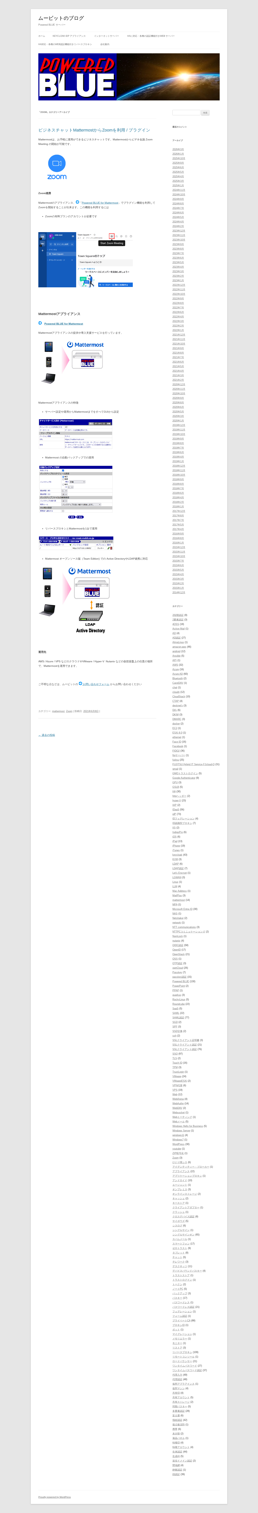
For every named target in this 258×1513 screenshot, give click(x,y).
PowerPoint (178, 985)
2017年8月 (178, 515)
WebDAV (177, 1108)
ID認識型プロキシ (182, 823)
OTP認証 (177, 963)
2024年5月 (178, 217)
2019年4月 (178, 456)
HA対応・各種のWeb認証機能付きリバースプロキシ (65, 44)
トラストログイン (182, 1279)
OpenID (176, 949)
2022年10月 (178, 294)
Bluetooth (177, 678)
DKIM (175, 714)
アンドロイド (179, 1180)
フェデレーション (182, 1311)
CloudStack (178, 696)
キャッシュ (178, 1198)
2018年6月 (178, 493)
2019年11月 (178, 429)
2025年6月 (178, 167)
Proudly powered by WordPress (54, 1497)
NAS (175, 913)
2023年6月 (178, 257)
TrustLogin (178, 1071)
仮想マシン (178, 1388)
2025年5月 (178, 172)
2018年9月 (178, 479)
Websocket (178, 1112)
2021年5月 (178, 366)
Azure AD (177, 673)
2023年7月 (178, 253)
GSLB (175, 787)
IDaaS (175, 809)
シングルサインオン (183, 1234)
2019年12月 (178, 425)
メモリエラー (179, 1338)
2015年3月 (178, 579)
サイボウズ (178, 1221)
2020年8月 (178, 402)
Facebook (177, 746)
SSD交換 (177, 1031)
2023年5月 (178, 262)
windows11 (178, 1135)
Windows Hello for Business (187, 1126)
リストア (177, 1347)
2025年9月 (178, 162)
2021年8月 (178, 352)
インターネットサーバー (106, 36)
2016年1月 (178, 542)
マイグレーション (182, 1334)
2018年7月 (178, 488)
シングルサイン (181, 1230)
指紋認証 (177, 1420)
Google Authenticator (183, 777)
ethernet (176, 737)
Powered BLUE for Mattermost (100, 202)
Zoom (69, 711)
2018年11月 (178, 470)
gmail (175, 768)
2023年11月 (178, 235)
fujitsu (175, 759)
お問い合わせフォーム (95, 684)
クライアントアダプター (185, 1207)
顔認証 (176, 1474)
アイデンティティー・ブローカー (190, 1166)
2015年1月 (178, 588)
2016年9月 (178, 533)
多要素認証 (178, 1411)
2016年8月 (178, 538)
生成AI (176, 1456)
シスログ (177, 1225)
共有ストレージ (181, 1402)
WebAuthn (178, 1103)
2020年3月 (178, 416)
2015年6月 (178, 565)
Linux (175, 881)
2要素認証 (178, 619)
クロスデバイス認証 (183, 1216)
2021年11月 (178, 339)
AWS (175, 664)
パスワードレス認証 (183, 1307)
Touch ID (177, 1062)
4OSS (175, 624)
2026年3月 (178, 149)
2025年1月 (178, 185)
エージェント (179, 1184)
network (176, 922)
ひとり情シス (179, 1162)
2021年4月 (178, 370)
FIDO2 (176, 750)
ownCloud (177, 967)
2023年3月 (178, 271)
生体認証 (177, 1451)
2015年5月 (178, 569)
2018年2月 (178, 502)
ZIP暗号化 (178, 1153)
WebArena (178, 1099)
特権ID (176, 1442)
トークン (177, 1284)
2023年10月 (178, 239)
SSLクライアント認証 (184, 1044)
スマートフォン (181, 1243)
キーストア (178, 1203)
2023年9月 (178, 244)
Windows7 (178, 1139)
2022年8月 (178, 303)
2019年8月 (178, 443)
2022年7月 (178, 307)
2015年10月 (178, 556)
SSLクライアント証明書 (185, 1040)
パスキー (177, 1298)
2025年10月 (178, 158)
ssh (174, 1035)
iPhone (176, 845)
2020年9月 (178, 398)
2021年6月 (178, 361)
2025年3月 (178, 181)
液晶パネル (178, 1438)
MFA (174, 904)
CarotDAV (177, 683)
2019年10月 (178, 434)
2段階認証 (178, 615)
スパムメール (179, 1239)
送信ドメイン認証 (182, 1460)
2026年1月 (178, 153)
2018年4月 (178, 497)
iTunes (176, 850)
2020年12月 (178, 384)
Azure (175, 669)
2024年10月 (178, 194)
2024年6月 (178, 212)
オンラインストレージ (184, 1194)
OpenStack (178, 954)
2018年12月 (178, 465)
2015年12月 (178, 547)
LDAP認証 (178, 868)
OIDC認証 (177, 945)
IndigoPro (177, 832)
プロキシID (178, 1325)
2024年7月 (178, 208)
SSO (175, 1053)
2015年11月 (178, 551)
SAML (175, 1013)
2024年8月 (178, 203)
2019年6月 (178, 452)
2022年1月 (178, 330)
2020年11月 (178, 389)
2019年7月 (178, 447)
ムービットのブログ (61, 18)
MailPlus (177, 895)
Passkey (177, 972)
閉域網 (176, 1465)
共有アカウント (181, 1397)
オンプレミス (179, 1189)
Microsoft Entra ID (182, 909)
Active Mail (178, 628)
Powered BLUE (180, 981)
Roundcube (178, 1004)
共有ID (176, 1392)
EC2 (174, 728)
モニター (177, 1343)
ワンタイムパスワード (184, 1365)
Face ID (176, 741)
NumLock (177, 936)
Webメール (178, 1121)
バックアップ (179, 1293)
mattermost (58, 711)
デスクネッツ (179, 1266)
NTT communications (184, 927)
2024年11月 (178, 190)
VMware (176, 1076)
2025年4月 (178, 176)
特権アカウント (181, 1447)
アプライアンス (181, 1171)
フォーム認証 (179, 1316)
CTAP (175, 701)
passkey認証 (179, 976)
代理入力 (177, 1374)
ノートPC (177, 1288)
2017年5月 (178, 524)
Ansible (176, 655)
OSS (175, 958)
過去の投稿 (46, 735)
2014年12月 (178, 592)
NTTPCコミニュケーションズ (188, 931)
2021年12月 (178, 334)
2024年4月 (178, 221)
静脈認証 (177, 1469)
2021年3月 (178, 375)
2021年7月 (178, 357)
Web (174, 1094)
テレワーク (178, 1261)
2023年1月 (178, 280)
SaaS (175, 1008)
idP (174, 814)
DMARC (176, 719)
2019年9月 (178, 438)
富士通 (176, 1415)
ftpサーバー (178, 755)
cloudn (176, 692)
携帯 (174, 1429)
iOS (174, 836)
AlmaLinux (178, 642)
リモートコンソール (183, 1356)
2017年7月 (178, 520)
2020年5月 (178, 411)
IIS (174, 827)
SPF (174, 1026)
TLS (174, 1058)
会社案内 (104, 44)
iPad (174, 841)
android (176, 651)
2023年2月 (178, 276)
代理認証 (177, 1379)
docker (176, 723)
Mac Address (179, 891)
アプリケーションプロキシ (187, 1175)
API (174, 660)
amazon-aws (179, 646)
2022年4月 (178, 316)
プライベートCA (181, 1320)
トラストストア (181, 1275)
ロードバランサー (182, 1361)
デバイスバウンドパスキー (187, 1270)
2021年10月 (178, 343)
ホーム (41, 36)
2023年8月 (178, 248)
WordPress (178, 1144)
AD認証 (176, 637)
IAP (174, 805)
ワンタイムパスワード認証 (187, 1370)
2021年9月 (178, 348)
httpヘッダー (179, 796)
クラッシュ (178, 1212)
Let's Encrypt (179, 872)
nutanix (176, 940)
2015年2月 (178, 583)
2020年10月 (178, 393)
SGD (175, 1022)
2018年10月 (178, 474)
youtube (176, 1148)
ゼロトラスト (179, 1248)
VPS (175, 1089)
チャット (177, 1257)
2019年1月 (178, 461)
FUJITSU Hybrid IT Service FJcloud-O (193, 764)
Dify (174, 710)
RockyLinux (178, 999)
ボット (176, 1329)
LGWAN (176, 877)
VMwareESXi (179, 1080)
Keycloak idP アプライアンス (69, 36)
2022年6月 (178, 312)
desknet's (177, 705)
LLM (174, 886)
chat (174, 687)
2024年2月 (178, 226)
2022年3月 (178, 321)
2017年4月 (178, 529)
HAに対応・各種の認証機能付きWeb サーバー (151, 36)
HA (174, 791)
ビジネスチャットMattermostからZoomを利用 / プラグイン (94, 130)
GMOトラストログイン (185, 773)
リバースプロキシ (182, 1352)
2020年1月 (178, 420)
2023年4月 (178, 266)
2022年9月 (178, 298)
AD (174, 633)
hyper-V (176, 800)
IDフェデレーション (183, 818)
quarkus (176, 995)
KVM (175, 859)
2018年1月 (178, 506)
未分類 (176, 1433)
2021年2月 (178, 380)
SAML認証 (178, 1017)
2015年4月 (178, 574)
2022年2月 (178, 325)
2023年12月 (178, 230)
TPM (175, 1067)
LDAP (175, 863)
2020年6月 (178, 407)
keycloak (177, 854)
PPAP (175, 990)
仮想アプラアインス (183, 1383)
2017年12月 (178, 511)
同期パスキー (179, 1406)
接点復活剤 (178, 1424)
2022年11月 (178, 289)
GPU (175, 782)
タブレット (178, 1252)
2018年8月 (178, 484)
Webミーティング (182, 1117)
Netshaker (178, 918)
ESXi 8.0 (177, 732)
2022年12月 (178, 285)
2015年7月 (178, 560)
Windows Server (181, 1130)
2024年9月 (178, 199)
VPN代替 (177, 1085)
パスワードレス (181, 1302)
